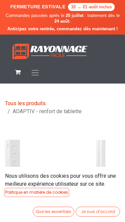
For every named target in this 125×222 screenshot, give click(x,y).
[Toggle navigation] (35, 72)
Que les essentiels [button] (53, 211)
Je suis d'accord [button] (98, 211)
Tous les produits (25, 103)
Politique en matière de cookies (36, 192)
